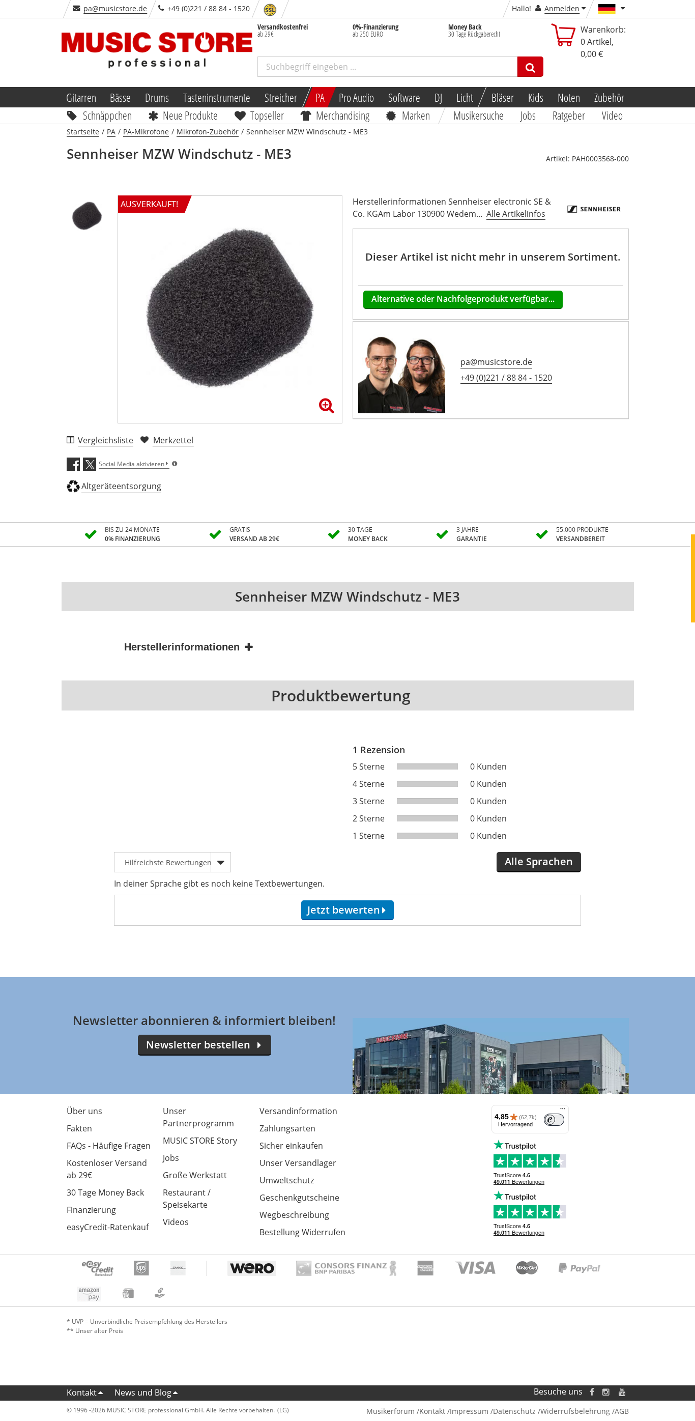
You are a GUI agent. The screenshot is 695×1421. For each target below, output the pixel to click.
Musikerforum (390, 1411)
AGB (622, 1411)
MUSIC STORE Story (200, 1140)
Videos (176, 1222)
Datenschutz (514, 1411)
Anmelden (562, 8)
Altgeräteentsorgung (121, 486)
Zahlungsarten (287, 1128)
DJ (438, 97)
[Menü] (563, 1111)
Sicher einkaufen (291, 1145)
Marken (416, 115)
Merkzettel (173, 440)
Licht (464, 97)
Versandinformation (298, 1111)
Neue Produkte (190, 115)
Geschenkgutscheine (299, 1197)
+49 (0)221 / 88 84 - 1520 (506, 377)
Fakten (79, 1128)
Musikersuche (479, 115)
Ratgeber (569, 115)
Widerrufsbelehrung (575, 1411)
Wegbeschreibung (294, 1214)
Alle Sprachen (539, 861)
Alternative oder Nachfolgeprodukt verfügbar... (463, 298)
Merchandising (343, 115)
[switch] (554, 1120)
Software (404, 97)
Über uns (84, 1111)
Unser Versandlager (297, 1163)
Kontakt (82, 1392)
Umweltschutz (286, 1180)
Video (612, 115)
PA (320, 97)
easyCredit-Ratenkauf (108, 1227)
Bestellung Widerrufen (302, 1232)
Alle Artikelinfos (515, 213)
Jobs (528, 115)
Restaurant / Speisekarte (187, 1198)
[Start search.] (530, 66)
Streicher (281, 97)
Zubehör (609, 97)
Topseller (267, 115)
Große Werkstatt (195, 1175)
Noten (569, 97)
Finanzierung (91, 1209)
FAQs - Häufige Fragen (109, 1145)
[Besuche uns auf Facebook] (591, 1392)
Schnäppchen (107, 115)
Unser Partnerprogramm (198, 1117)
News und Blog (142, 1392)
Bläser (502, 97)
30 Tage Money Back (105, 1192)
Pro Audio (356, 97)
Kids (535, 97)
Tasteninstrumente (216, 97)
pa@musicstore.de (115, 8)
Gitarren (81, 97)
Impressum (469, 1411)
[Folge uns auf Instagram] (606, 1392)
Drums (157, 97)
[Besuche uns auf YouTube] (622, 1392)
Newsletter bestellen (198, 1044)
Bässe (120, 97)
